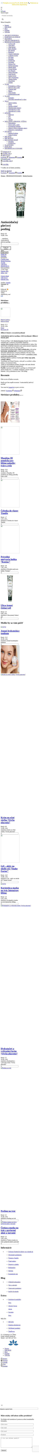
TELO (7, 101)
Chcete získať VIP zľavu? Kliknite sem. (5, 277)
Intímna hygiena (13, 133)
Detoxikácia (12, 123)
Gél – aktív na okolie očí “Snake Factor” (9, 868)
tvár (6, 273)
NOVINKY (8, 38)
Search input (4, 13)
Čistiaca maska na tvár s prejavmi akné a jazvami (9, 1230)
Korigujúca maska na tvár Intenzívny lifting (10, 890)
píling (2, 273)
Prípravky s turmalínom (15, 130)
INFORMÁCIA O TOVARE (13, 148)
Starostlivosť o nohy (14, 111)
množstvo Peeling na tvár (8, 1218)
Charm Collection (13, 54)
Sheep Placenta (12, 72)
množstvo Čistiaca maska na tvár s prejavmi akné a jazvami (10, 1241)
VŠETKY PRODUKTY (12, 40)
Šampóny (11, 98)
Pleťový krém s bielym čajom (5, 320)
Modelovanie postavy (14, 108)
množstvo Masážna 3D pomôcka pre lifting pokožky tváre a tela (9, 474)
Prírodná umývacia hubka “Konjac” (9, 559)
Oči (9, 116)
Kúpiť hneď (5, 252)
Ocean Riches (12, 69)
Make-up (11, 114)
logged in (11, 387)
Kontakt (7, 30)
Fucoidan (11, 62)
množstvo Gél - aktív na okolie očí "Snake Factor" (10, 879)
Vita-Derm (11, 81)
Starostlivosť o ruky (14, 109)
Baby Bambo (12, 49)
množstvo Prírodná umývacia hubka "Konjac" (9, 570)
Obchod (8, 27)
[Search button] (3, 19)
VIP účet (7, 32)
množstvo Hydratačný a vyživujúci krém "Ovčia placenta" (8, 1062)
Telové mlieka (12, 103)
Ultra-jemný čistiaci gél (7, 606)
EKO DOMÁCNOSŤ (11, 140)
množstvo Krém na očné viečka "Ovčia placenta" (8, 830)
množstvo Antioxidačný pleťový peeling (5, 240)
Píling (10, 104)
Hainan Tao (11, 64)
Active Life (11, 44)
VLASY (7, 96)
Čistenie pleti (12, 89)
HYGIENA (8, 131)
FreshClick (11, 60)
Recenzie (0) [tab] (4, 329)
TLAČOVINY (9, 145)
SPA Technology (13, 77)
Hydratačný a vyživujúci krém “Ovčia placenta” (9, 1051)
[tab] (19, 328)
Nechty (10, 120)
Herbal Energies (13, 65)
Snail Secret (11, 74)
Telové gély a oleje (14, 125)
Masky (10, 91)
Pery (9, 118)
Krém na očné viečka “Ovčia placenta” (7, 820)
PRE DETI (8, 136)
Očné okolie (12, 93)
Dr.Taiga (11, 57)
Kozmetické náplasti (14, 126)
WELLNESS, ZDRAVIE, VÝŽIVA (16, 121)
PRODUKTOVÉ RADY (12, 42)
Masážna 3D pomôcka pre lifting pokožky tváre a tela (8, 462)
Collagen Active (13, 55)
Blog (6, 29)
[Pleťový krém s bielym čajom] (5, 316)
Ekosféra (11, 59)
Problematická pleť (14, 94)
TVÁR (7, 84)
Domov (7, 25)
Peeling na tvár (8, 1211)
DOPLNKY (8, 147)
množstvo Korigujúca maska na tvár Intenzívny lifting (9, 901)
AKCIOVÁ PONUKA (12, 35)
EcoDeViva (11, 143)
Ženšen (10, 82)
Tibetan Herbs (12, 79)
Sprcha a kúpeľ (13, 106)
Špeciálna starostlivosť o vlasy (17, 99)
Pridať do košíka (5, 248)
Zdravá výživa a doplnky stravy (17, 128)
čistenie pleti (4, 271)
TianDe (8, 282)
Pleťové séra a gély (14, 87)
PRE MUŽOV (9, 138)
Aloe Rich (11, 45)
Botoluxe (11, 52)
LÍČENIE (8, 113)
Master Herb (12, 67)
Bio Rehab (11, 50)
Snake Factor (12, 76)
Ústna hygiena (12, 135)
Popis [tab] (2, 328)
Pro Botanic (11, 71)
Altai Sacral (11, 47)
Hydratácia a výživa (14, 86)
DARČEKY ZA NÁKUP (12, 37)
